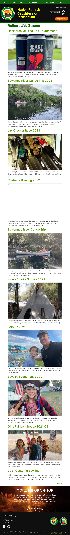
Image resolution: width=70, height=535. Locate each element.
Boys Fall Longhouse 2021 (26, 376)
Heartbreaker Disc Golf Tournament (32, 31)
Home (5, 2)
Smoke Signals (50, 2)
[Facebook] (63, 11)
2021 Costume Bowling (24, 470)
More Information (35, 508)
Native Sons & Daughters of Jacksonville (28, 13)
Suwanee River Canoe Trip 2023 (30, 80)
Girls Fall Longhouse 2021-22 (28, 426)
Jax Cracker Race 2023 (24, 130)
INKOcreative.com (57, 533)
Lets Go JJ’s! (16, 327)
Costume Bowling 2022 (24, 180)
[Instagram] (63, 14)
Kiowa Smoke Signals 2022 (26, 279)
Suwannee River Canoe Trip (27, 229)
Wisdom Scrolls (18, 2)
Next (59, 483)
